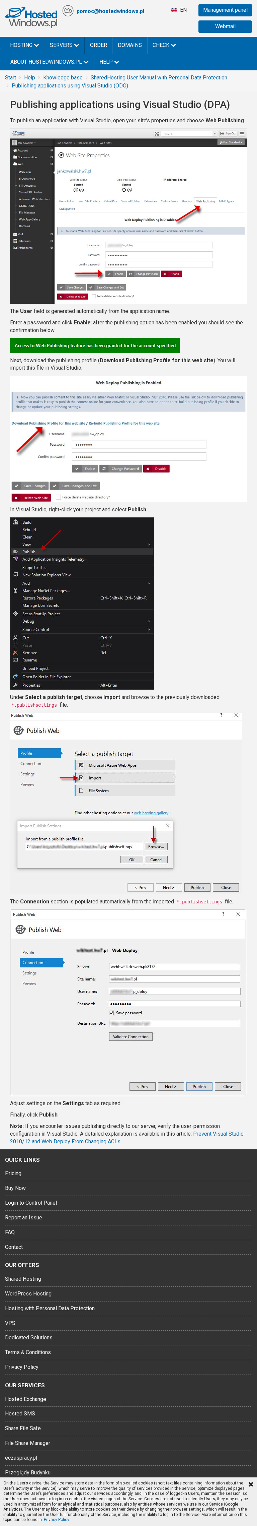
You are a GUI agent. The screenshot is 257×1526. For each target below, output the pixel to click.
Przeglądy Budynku (28, 1472)
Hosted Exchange (25, 1399)
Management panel (225, 10)
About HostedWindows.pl (46, 62)
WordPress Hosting (28, 1293)
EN (183, 10)
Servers (62, 45)
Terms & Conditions (28, 1352)
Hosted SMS (20, 1413)
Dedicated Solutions (29, 1337)
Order (98, 45)
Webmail (225, 26)
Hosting (22, 45)
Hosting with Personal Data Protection (50, 1308)
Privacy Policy (21, 1367)
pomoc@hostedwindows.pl (110, 11)
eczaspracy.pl (21, 1458)
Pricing (13, 1173)
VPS (10, 1323)
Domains (130, 45)
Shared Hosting (23, 1279)
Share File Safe (23, 1428)
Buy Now (15, 1188)
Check (162, 45)
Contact (14, 1247)
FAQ (10, 1232)
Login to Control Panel (31, 1203)
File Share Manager (27, 1443)
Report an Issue (23, 1217)
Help (106, 62)
